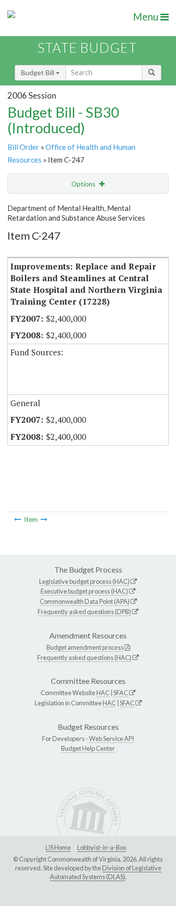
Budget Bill (38, 72)
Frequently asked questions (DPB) (84, 612)
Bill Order (23, 147)
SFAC (120, 693)
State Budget (87, 48)
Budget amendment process (85, 647)
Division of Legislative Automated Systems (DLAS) (105, 872)
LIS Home (58, 847)
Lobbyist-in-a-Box (101, 847)
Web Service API (111, 738)
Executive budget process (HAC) (84, 591)
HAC (103, 693)
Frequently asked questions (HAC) (84, 657)
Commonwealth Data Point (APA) (85, 601)
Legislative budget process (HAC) (84, 581)
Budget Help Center (88, 748)
